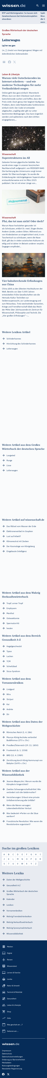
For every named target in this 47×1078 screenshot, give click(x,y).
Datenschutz (7, 1053)
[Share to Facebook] (9, 62)
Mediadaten (6, 1063)
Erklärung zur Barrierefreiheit (13, 1059)
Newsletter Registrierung (12, 1069)
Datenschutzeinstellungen (12, 1057)
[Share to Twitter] (14, 62)
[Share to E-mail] (4, 62)
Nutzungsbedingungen (11, 1065)
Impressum (6, 1051)
